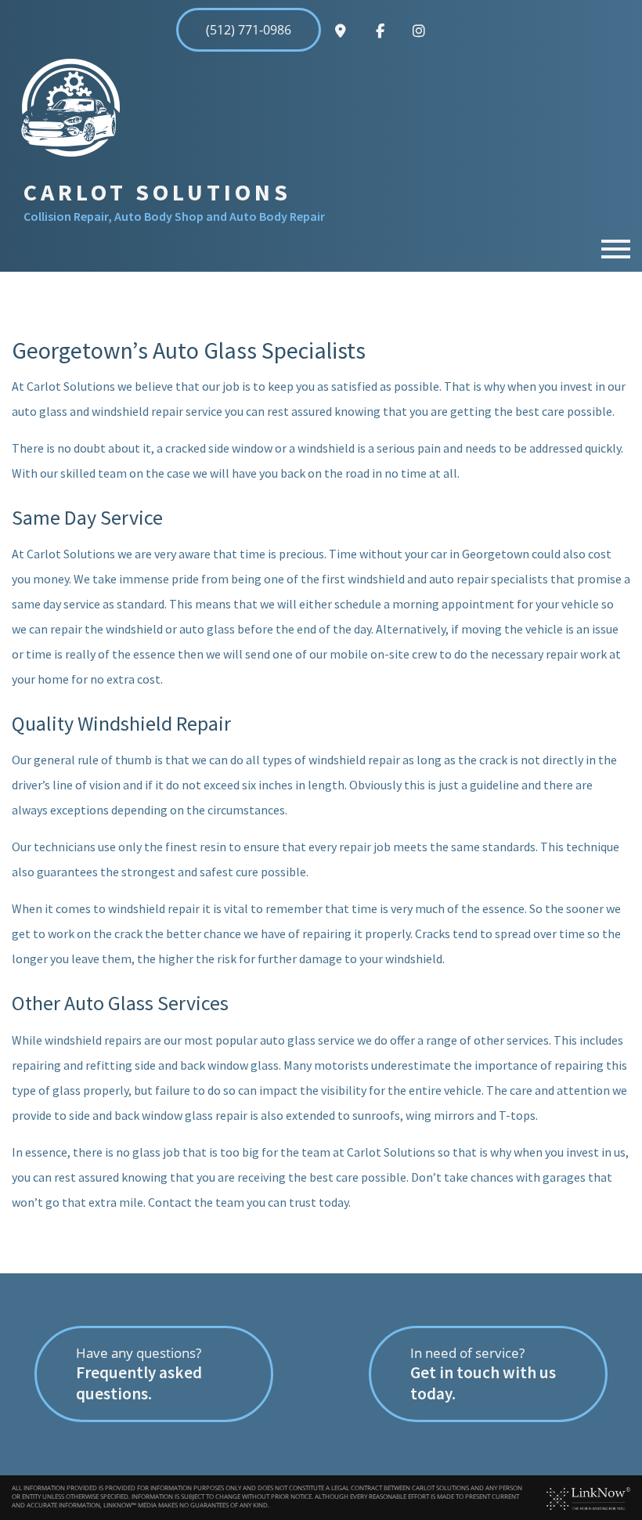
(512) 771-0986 (248, 29)
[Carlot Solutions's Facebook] (379, 31)
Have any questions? (139, 1374)
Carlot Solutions (157, 192)
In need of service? (483, 1374)
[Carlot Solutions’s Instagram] (419, 31)
